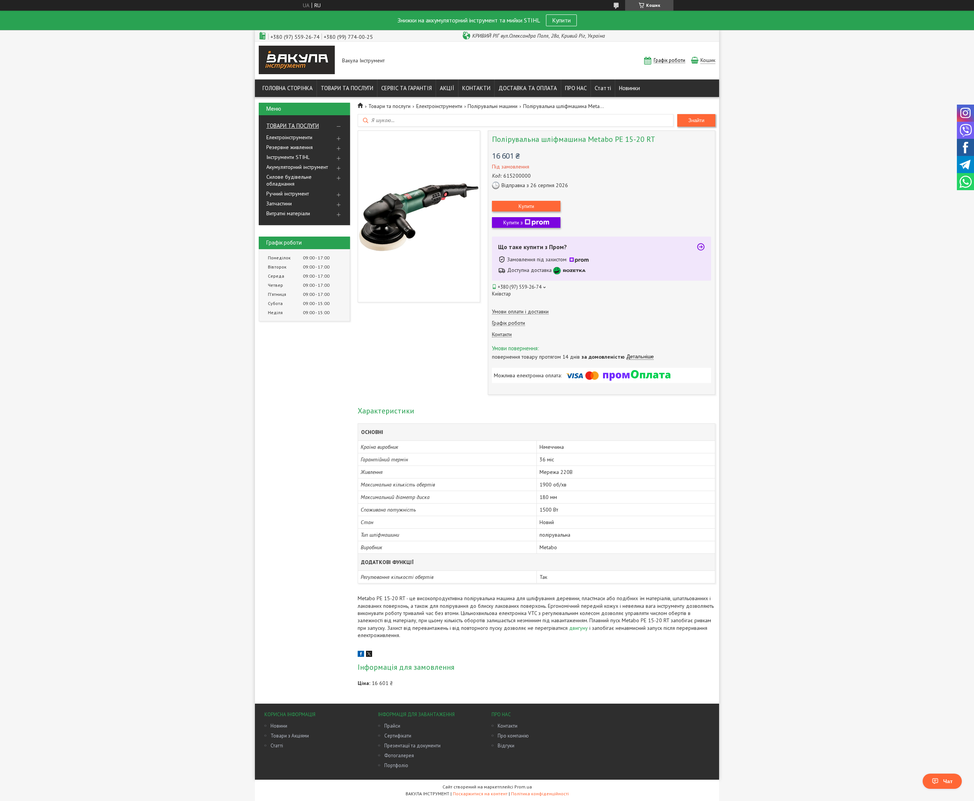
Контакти (507, 726)
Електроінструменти (289, 137)
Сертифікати (397, 736)
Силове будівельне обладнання (289, 180)
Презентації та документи (412, 745)
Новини (279, 726)
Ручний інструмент (287, 193)
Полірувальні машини (492, 106)
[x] (369, 655)
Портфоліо (396, 765)
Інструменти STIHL (288, 157)
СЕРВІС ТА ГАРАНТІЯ (406, 88)
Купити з (513, 222)
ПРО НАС (576, 88)
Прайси (392, 726)
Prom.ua (523, 787)
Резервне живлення (289, 147)
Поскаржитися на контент (480, 793)
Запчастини (279, 203)
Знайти (696, 120)
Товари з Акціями (290, 736)
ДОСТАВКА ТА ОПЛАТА (527, 88)
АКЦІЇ (447, 88)
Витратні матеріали (288, 213)
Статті (603, 88)
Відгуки (506, 745)
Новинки (629, 88)
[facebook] (361, 655)
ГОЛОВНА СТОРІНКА (288, 88)
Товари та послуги (389, 106)
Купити (561, 20)
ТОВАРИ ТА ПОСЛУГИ (347, 88)
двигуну (578, 628)
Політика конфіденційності (540, 793)
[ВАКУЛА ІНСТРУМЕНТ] (297, 61)
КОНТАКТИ (476, 88)
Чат (948, 781)
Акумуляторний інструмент (297, 167)
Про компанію (513, 736)
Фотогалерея (399, 755)
